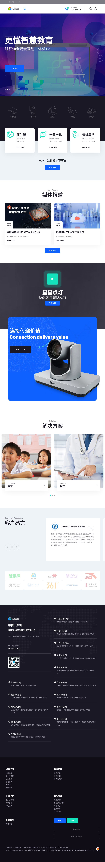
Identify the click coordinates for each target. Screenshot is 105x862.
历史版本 (9, 803)
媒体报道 (9, 787)
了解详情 (52, 303)
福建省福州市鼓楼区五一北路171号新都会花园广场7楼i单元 (76, 723)
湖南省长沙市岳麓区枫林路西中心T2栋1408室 (73, 710)
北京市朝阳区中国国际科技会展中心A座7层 (72, 622)
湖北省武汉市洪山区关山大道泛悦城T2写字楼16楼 (74, 646)
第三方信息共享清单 (30, 847)
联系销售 (9, 824)
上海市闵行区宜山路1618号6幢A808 (23, 685)
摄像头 (72, 117)
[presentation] (8, 547)
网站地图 (9, 847)
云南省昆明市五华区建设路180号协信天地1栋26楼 (29, 737)
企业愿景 (9, 779)
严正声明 (44, 847)
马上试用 (52, 167)
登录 (60, 820)
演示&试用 (77, 829)
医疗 (10, 486)
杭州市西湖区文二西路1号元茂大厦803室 (71, 698)
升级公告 (57, 806)
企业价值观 (10, 776)
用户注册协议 (63, 847)
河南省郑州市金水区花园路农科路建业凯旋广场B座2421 (75, 671)
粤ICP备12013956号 (64, 850)
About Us (20, 349)
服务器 (13, 117)
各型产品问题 (59, 803)
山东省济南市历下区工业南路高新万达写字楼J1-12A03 (76, 658)
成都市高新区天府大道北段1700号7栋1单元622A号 (29, 698)
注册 (72, 820)
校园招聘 (57, 776)
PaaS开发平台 (76, 836)
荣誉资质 (9, 782)
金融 (62, 486)
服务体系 (57, 809)
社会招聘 (57, 773)
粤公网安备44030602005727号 (83, 850)
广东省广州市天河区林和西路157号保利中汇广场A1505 (76, 685)
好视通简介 (10, 773)
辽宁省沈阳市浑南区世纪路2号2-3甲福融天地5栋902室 (30, 725)
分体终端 (33, 117)
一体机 (91, 117)
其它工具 (9, 806)
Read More (20, 147)
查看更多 (52, 250)
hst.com (24, 850)
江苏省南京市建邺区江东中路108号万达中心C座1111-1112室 (29, 711)
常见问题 (57, 800)
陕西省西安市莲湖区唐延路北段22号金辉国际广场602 (75, 634)
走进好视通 (58, 779)
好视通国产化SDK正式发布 (70, 232)
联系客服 (57, 811)
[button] (5, 89)
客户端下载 (10, 800)
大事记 (8, 785)
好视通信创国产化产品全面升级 (23, 232)
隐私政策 (18, 847)
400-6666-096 (76, 9)
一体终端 (52, 117)
